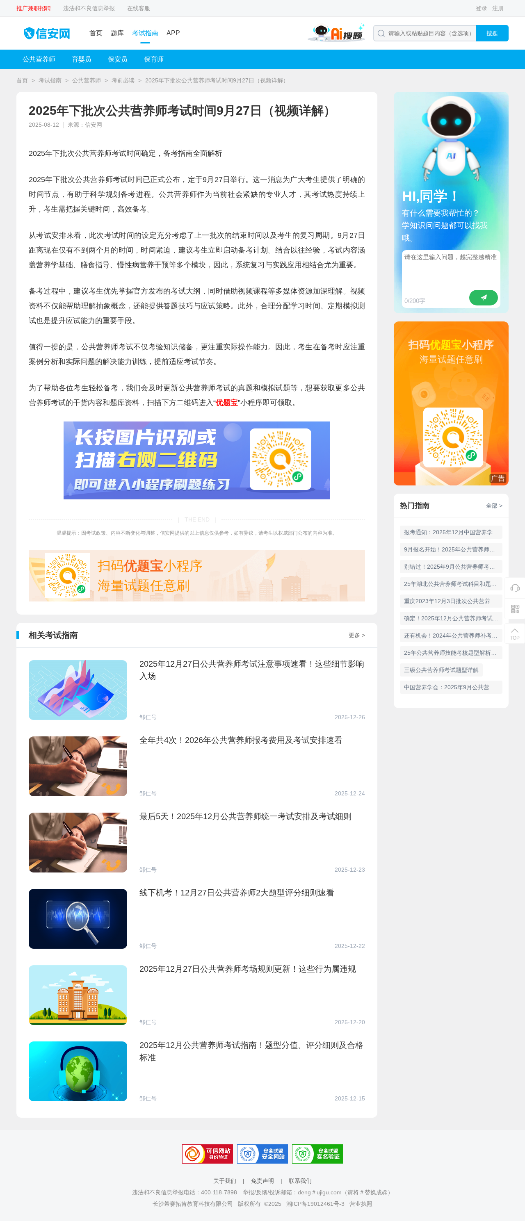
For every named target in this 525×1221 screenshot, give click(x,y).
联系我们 (300, 1181)
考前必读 (123, 80)
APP (173, 33)
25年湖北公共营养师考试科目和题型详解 (453, 584)
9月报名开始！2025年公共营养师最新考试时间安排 (453, 549)
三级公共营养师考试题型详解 (441, 670)
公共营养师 (39, 59)
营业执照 (360, 1203)
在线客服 (138, 8)
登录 (481, 8)
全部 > (494, 505)
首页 (96, 33)
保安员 (118, 59)
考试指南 (145, 33)
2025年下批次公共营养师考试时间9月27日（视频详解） (217, 80)
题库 (117, 33)
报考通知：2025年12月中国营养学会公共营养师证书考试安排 (453, 532)
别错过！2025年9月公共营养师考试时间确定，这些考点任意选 (453, 566)
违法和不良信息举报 (89, 8)
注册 (498, 8)
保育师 (154, 59)
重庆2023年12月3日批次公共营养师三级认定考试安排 (453, 601)
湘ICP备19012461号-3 (315, 1203)
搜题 (492, 33)
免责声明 (262, 1181)
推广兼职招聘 (33, 8)
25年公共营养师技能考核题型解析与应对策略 (453, 652)
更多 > (357, 635)
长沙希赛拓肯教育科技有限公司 (193, 1203)
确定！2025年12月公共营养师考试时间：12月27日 (453, 618)
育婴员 (81, 59)
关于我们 (224, 1181)
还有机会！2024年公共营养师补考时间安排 (453, 635)
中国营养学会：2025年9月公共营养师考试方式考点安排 (453, 687)
